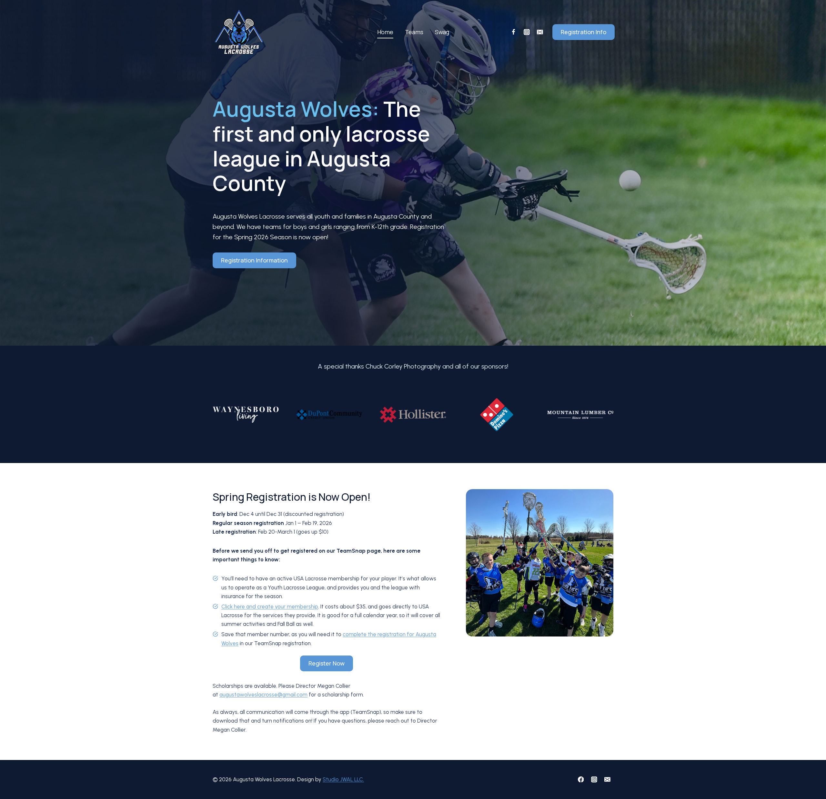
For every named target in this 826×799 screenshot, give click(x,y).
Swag (442, 32)
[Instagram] (526, 32)
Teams (414, 32)
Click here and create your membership (269, 606)
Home (385, 32)
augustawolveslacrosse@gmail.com (263, 694)
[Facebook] (513, 32)
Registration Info (583, 32)
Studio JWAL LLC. (343, 779)
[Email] (540, 32)
